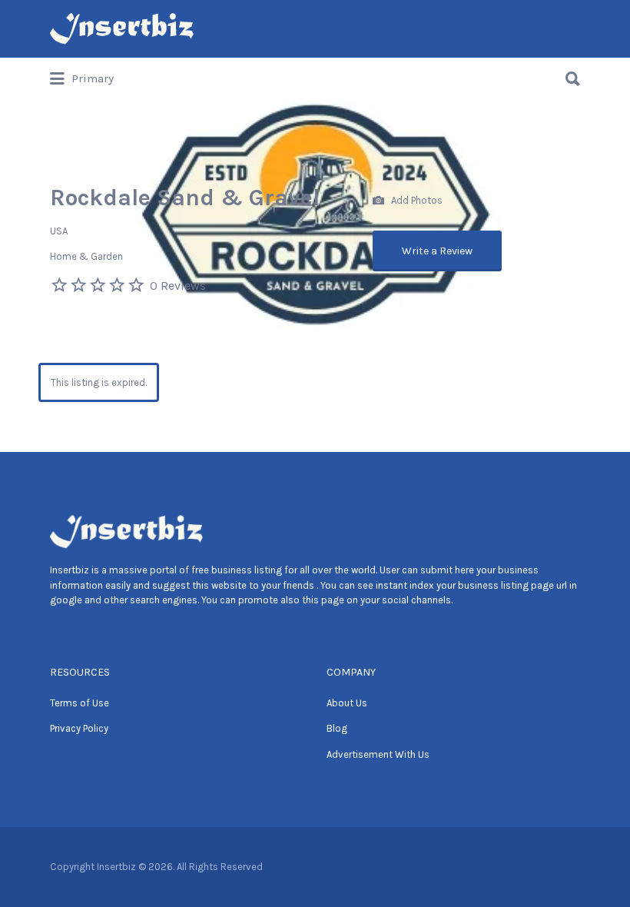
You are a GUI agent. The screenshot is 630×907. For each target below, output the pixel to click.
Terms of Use (79, 703)
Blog (337, 728)
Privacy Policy (79, 728)
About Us (347, 703)
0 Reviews (178, 285)
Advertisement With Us (378, 754)
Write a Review (437, 250)
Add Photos (416, 199)
